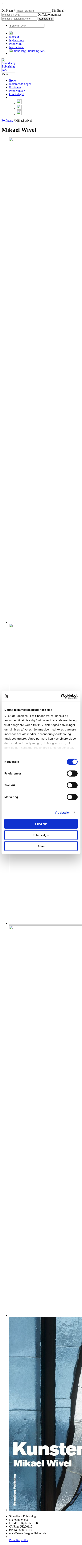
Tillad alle (41, 824)
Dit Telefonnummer (49, 14)
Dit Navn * (8, 10)
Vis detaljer (62, 812)
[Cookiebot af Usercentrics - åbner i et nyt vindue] (61, 696)
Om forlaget (16, 94)
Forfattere (15, 87)
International (16, 47)
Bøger (13, 80)
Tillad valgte (41, 835)
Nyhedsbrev (16, 40)
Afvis (41, 846)
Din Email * (59, 10)
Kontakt (14, 36)
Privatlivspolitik (18, 1540)
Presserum (15, 43)
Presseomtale (17, 90)
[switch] (72, 774)
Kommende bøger (20, 84)
